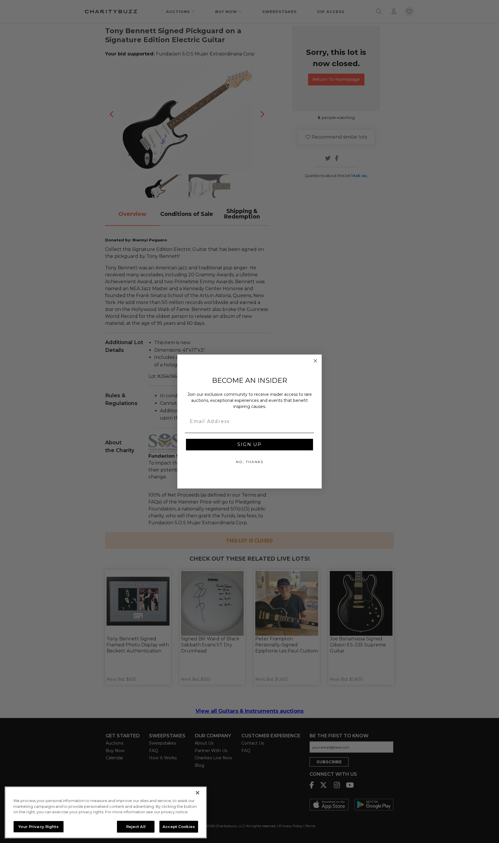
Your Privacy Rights (38, 826)
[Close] (197, 792)
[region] (106, 812)
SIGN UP (249, 444)
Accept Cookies (179, 826)
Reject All (136, 826)
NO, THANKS (249, 462)
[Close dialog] (315, 360)
